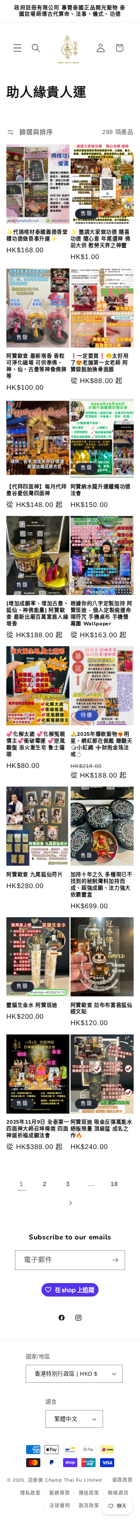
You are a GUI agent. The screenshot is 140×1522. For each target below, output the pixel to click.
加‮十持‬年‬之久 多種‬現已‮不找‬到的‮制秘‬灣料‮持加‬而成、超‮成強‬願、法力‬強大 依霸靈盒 (102, 884)
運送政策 (89, 1492)
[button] (17, 47)
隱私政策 (30, 1492)
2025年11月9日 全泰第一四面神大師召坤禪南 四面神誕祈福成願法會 (37, 1129)
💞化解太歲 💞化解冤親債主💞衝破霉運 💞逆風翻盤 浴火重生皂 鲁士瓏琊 (35, 744)
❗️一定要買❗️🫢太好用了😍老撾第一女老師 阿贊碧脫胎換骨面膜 (100, 363)
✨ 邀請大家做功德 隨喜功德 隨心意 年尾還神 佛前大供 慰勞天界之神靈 (101, 239)
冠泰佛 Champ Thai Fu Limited (66, 1479)
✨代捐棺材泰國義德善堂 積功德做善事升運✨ (37, 235)
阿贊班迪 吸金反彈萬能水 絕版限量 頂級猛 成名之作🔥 (102, 1129)
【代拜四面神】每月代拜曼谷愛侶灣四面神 (36, 490)
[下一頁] (70, 1203)
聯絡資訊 (118, 1492)
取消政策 (89, 1505)
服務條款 (59, 1492)
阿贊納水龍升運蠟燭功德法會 (101, 490)
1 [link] (21, 1184)
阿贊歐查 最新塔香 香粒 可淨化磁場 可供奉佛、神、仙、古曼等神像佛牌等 (36, 366)
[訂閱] (115, 1260)
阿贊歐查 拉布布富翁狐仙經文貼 (102, 1008)
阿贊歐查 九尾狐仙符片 (34, 874)
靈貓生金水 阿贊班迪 (31, 1005)
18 (114, 1183)
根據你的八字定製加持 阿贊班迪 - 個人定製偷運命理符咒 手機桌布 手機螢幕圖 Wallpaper (102, 613)
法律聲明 (59, 1505)
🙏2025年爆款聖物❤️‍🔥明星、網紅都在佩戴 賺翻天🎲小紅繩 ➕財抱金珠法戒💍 (102, 744)
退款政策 (122, 1479)
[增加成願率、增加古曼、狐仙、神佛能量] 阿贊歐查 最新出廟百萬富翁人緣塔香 (37, 613)
